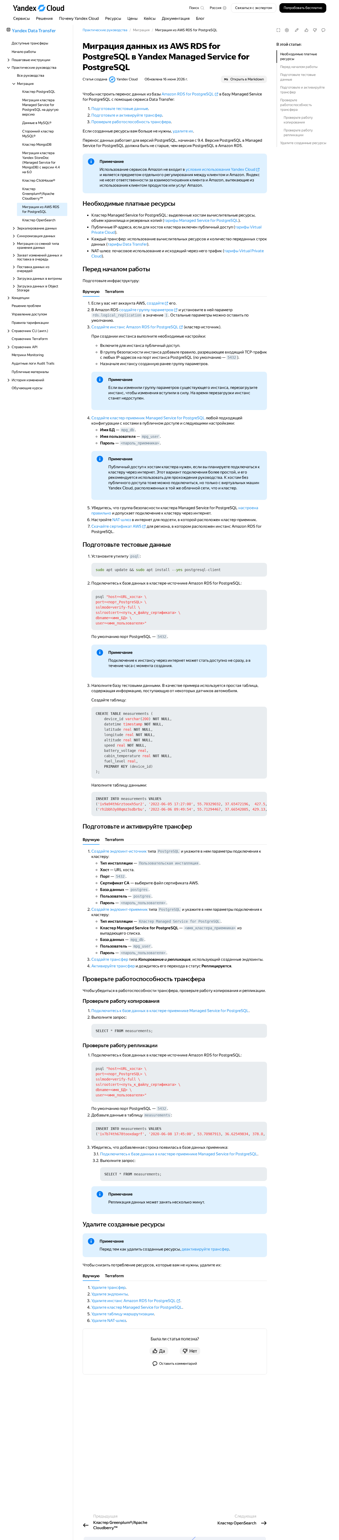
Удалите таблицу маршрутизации (122, 1314)
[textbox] (196, 7)
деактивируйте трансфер (205, 1249)
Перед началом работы (299, 67)
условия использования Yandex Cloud (220, 169)
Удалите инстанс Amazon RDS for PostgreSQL (133, 1300)
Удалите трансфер (108, 1287)
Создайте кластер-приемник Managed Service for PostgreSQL (148, 418)
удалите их (183, 131)
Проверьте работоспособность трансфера (296, 105)
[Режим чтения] (278, 30)
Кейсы (149, 18)
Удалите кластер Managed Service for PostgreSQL (136, 1307)
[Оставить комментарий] (323, 30)
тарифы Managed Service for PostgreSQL (201, 220)
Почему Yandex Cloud (79, 18)
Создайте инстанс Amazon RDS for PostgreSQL (135, 327)
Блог (200, 18)
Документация (176, 18)
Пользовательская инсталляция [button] (168, 863)
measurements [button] (157, 1115)
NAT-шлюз (121, 519)
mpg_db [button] (127, 430)
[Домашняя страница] (41, 8)
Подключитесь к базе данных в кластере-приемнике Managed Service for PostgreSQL (170, 1010)
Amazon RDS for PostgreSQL (188, 94)
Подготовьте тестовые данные (298, 77)
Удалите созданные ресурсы (303, 143)
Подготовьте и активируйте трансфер (302, 89)
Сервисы (21, 18)
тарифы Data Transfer (127, 244)
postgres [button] (139, 890)
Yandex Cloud (127, 79)
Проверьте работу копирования (298, 120)
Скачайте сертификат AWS (116, 526)
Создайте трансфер (109, 959)
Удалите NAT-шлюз (108, 1320)
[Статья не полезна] (315, 30)
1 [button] (166, 315)
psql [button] (134, 556)
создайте (155, 303)
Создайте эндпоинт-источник (119, 851)
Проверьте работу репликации (298, 132)
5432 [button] (232, 357)
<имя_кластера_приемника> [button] (210, 928)
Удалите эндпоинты (109, 1294)
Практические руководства (105, 30)
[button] (218, 8)
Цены (132, 18)
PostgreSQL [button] (168, 851)
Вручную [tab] (91, 291)
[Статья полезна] (306, 30)
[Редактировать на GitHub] (296, 30)
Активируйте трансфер (113, 966)
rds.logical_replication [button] (116, 315)
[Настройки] (287, 30)
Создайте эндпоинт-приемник (119, 909)
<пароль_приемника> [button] (140, 443)
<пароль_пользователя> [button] (143, 903)
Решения (44, 18)
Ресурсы (113, 18)
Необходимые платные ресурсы (298, 56)
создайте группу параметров (146, 309)
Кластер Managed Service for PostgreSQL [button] (179, 921)
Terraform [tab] (114, 291)
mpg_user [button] (150, 436)
